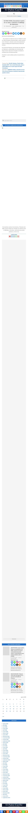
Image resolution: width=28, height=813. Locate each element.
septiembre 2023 (6, 778)
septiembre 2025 (6, 741)
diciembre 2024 (6, 755)
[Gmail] (11, 33)
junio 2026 (5, 727)
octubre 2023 (5, 777)
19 (10, 708)
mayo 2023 (5, 785)
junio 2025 (5, 745)
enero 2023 (5, 791)
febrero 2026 (5, 733)
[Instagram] (8, 33)
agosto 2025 (5, 742)
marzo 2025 (5, 750)
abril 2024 (5, 767)
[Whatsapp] (6, 33)
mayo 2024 (5, 766)
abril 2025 (5, 749)
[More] (23, 33)
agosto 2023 (5, 780)
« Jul (3, 716)
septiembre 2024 (6, 760)
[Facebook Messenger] (18, 33)
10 (3, 706)
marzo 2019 (5, 796)
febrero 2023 (5, 789)
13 (13, 706)
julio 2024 (5, 763)
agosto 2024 (5, 761)
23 (23, 708)
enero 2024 (5, 772)
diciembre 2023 (6, 774)
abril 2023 (5, 786)
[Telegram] (16, 33)
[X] (21, 33)
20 (13, 708)
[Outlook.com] (13, 33)
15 (20, 706)
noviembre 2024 (6, 756)
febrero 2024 (5, 771)
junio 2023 (5, 783)
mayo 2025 (5, 747)
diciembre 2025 (6, 736)
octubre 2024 (5, 758)
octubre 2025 (5, 739)
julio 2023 (5, 782)
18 (6, 708)
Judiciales (14, 27)
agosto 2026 (5, 723)
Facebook (19, 16)
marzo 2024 (5, 769)
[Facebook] (3, 33)
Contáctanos (14, 234)
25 (6, 711)
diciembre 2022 (6, 793)
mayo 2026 (5, 728)
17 (3, 708)
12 (10, 706)
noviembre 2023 (6, 775)
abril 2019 (5, 794)
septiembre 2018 (6, 797)
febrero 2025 (5, 752)
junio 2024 (5, 764)
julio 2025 (5, 744)
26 (10, 711)
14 (17, 706)
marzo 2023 (5, 788)
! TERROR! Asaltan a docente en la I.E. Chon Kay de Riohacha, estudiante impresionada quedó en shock (13, 71)
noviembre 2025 (6, 738)
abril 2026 (5, 730)
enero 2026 (5, 734)
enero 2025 (5, 753)
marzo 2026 (5, 731)
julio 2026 (5, 725)
